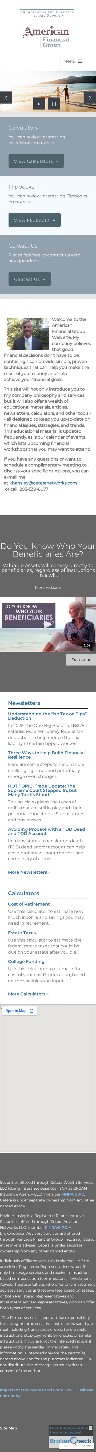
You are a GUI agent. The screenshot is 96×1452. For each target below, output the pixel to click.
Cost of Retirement (29, 904)
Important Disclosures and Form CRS (36, 1390)
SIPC (79, 1194)
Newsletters (24, 703)
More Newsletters (29, 872)
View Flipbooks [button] (32, 220)
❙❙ (54, 103)
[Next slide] (90, 97)
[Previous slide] (6, 97)
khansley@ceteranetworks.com (43, 483)
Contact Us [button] (27, 279)
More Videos (48, 587)
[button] (72, 61)
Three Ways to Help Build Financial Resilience (46, 755)
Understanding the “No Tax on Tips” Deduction (47, 716)
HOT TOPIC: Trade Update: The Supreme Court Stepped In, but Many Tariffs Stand (42, 790)
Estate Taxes (22, 932)
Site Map (8, 1428)
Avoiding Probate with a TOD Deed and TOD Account (46, 831)
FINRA (67, 1194)
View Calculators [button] (33, 161)
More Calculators (28, 994)
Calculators (23, 893)
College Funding (26, 961)
